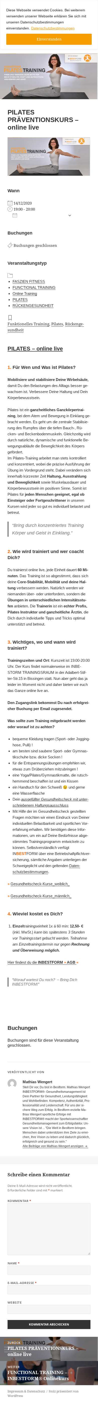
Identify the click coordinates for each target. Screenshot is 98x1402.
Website (15, 1302)
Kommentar (19, 1201)
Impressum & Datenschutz (26, 1391)
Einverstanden (49, 39)
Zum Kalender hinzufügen (42, 215)
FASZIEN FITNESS (29, 281)
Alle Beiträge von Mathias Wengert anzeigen (53, 1146)
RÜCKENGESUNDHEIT (33, 305)
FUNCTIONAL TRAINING (34, 287)
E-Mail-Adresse (22, 1283)
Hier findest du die (42, 962)
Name (14, 1263)
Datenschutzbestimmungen (53, 28)
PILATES (20, 299)
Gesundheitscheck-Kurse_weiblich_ (40, 884)
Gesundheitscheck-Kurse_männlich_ (41, 896)
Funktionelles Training (28, 323)
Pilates (57, 323)
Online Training (25, 293)
